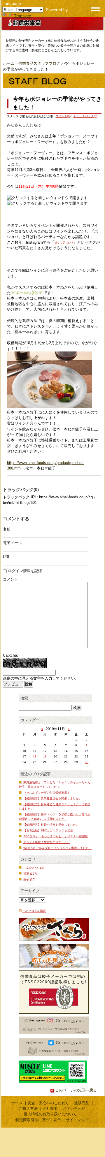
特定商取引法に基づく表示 (38, 1120)
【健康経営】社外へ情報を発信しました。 (51, 824)
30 (86, 762)
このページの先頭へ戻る (76, 1090)
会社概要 (50, 1108)
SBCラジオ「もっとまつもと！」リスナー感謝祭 (55, 836)
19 (45, 756)
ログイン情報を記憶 (25, 571)
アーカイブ (29, 891)
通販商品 (81, 1103)
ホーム (8, 63)
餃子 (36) (29, 879)
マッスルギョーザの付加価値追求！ (46, 792)
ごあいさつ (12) (33, 867)
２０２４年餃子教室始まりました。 (46, 842)
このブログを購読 (34, 910)
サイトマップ (77, 1120)
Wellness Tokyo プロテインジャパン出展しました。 (57, 848)
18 (34, 756)
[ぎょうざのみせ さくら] (54, 929)
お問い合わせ (74, 1108)
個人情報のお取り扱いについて (50, 1114)
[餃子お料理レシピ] (54, 956)
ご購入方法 (28, 1108)
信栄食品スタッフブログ (39, 63)
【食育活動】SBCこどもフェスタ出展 (48, 830)
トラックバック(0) (85, 116)
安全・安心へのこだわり (48, 1103)
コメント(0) (63, 116)
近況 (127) (30, 873)
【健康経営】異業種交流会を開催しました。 (52, 798)
